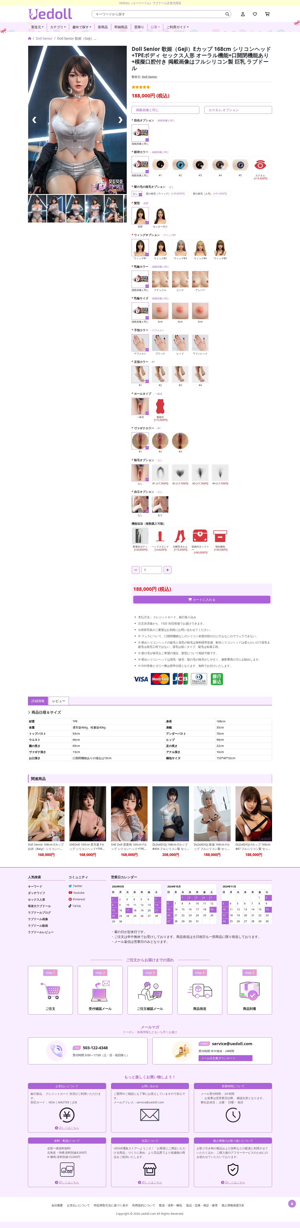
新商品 (103, 27)
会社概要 (57, 1205)
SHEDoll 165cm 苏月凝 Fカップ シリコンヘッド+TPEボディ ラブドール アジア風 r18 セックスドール (87, 847)
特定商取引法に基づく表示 (111, 1205)
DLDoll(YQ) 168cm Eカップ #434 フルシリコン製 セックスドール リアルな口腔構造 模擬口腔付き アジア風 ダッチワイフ (170, 847)
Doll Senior (44, 38)
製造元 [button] (36, 27)
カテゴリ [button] (56, 27)
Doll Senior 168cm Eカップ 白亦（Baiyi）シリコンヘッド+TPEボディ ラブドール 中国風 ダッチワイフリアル (46, 847)
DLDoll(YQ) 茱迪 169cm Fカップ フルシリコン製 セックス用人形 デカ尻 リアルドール (212, 847)
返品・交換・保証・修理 (202, 1205)
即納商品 (121, 27)
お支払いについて (78, 1205)
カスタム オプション (224, 110)
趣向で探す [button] (80, 27)
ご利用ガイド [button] (176, 27)
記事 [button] (154, 27)
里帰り (139, 27)
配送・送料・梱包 (170, 1205)
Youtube (78, 893)
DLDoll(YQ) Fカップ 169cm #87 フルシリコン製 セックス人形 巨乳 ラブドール (253, 847)
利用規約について (143, 1205)
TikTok (76, 906)
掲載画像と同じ (147, 110)
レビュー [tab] (58, 701)
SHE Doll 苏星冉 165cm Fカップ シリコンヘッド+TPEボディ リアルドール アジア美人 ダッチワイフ (129, 847)
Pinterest (79, 899)
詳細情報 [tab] (37, 701)
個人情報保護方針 (233, 1205)
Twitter (77, 886)
